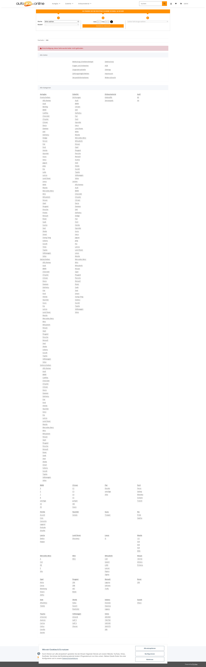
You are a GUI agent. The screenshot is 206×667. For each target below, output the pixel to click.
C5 (73, 498)
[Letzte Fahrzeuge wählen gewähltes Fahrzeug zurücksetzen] (147, 21)
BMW (44, 110)
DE (41, 565)
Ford (44, 147)
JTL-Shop (194, 664)
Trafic (107, 589)
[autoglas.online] (30, 3)
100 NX (139, 559)
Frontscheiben (45, 97)
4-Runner (43, 617)
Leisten (75, 181)
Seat (44, 228)
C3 (73, 491)
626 (138, 545)
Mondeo (140, 494)
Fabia (74, 603)
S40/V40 (108, 623)
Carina (42, 623)
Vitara (139, 603)
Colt (106, 559)
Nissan (45, 200)
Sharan (75, 626)
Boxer (74, 592)
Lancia (45, 175)
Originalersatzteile (79, 70)
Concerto (43, 521)
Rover (45, 219)
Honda (45, 150)
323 (138, 542)
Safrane (107, 585)
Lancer (107, 568)
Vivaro (42, 592)
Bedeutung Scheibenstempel (82, 62)
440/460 (108, 617)
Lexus (45, 181)
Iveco (44, 160)
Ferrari (45, 141)
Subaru (45, 241)
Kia (44, 169)
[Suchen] (164, 3)
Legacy (107, 609)
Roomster (75, 609)
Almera (139, 562)
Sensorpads (109, 100)
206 (73, 582)
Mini (44, 194)
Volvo (44, 256)
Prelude (43, 527)
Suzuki (45, 244)
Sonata (74, 515)
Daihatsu (46, 135)
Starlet (42, 632)
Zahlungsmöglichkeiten (80, 73)
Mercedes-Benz (48, 191)
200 (138, 582)
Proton (45, 213)
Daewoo (45, 128)
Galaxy (139, 491)
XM (73, 504)
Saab (44, 222)
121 (138, 538)
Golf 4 (74, 623)
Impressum (109, 73)
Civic (41, 518)
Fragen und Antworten (80, 66)
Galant (107, 562)
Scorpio (140, 498)
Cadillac (45, 113)
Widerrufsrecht (110, 77)
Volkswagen (47, 253)
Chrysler (46, 119)
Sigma (107, 574)
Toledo (42, 606)
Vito (41, 571)
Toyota (45, 250)
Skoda (45, 231)
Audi (44, 104)
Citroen (45, 122)
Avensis (42, 620)
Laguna (107, 582)
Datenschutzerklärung (70, 658)
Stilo (106, 494)
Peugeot (45, 206)
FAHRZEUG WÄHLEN (103, 26)
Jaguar (45, 163)
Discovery (75, 538)
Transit (139, 501)
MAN (44, 185)
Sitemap (108, 70)
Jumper (75, 501)
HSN (95, 22)
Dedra (42, 538)
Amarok (75, 617)
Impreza (108, 606)
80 (138, 97)
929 (138, 548)
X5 (41, 507)
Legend (42, 524)
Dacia (45, 125)
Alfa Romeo (47, 100)
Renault (45, 216)
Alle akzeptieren (150, 648)
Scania (45, 225)
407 (73, 589)
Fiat (44, 144)
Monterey (43, 589)
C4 (73, 494)
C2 (73, 488)
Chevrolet (46, 116)
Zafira (42, 595)
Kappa (42, 542)
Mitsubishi (46, 197)
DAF (44, 132)
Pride (139, 515)
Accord (42, 515)
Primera (140, 565)
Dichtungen (76, 97)
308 (73, 585)
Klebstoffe (108, 97)
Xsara (74, 507)
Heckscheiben (45, 259)
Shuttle (42, 530)
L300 (106, 565)
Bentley (45, 107)
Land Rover (47, 178)
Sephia (139, 518)
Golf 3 (74, 620)
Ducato (107, 488)
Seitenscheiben (45, 365)
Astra (42, 582)
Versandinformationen (80, 77)
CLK (41, 562)
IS (105, 538)
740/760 (108, 620)
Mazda (45, 188)
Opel (44, 203)
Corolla (42, 629)
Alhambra (43, 603)
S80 (106, 629)
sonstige (43, 501)
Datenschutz (109, 62)
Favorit (74, 606)
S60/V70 (108, 626)
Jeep (44, 166)
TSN (103, 22)
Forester (108, 603)
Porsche (45, 209)
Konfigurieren (150, 654)
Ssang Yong (47, 237)
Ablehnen (149, 659)
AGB (106, 66)
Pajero (107, 571)
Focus (139, 488)
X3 (41, 504)
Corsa (42, 585)
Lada (44, 172)
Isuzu (44, 156)
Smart (45, 234)
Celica (42, 626)
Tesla (44, 247)
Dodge (45, 138)
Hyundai (46, 153)
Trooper (108, 515)
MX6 (138, 551)
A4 (138, 100)
